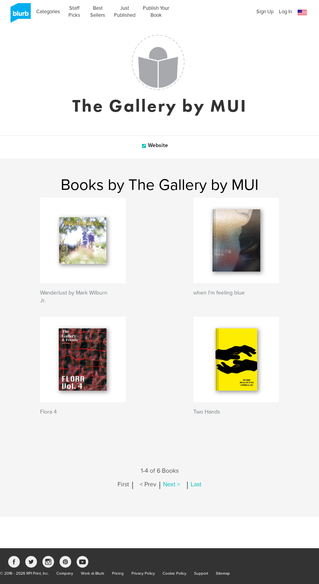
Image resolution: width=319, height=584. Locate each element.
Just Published (124, 11)
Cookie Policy (174, 573)
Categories (48, 12)
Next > (171, 484)
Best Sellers (97, 11)
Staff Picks (74, 11)
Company (64, 573)
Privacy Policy (143, 573)
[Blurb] (18, 15)
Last (196, 484)
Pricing (118, 573)
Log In (285, 12)
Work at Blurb (92, 573)
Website (158, 145)
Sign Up (264, 12)
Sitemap (223, 573)
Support (201, 573)
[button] (302, 13)
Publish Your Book (156, 11)
